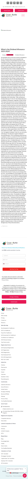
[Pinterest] (21, 3)
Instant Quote (7, 10)
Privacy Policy (5, 280)
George (4, 55)
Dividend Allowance (19, 55)
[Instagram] (17, 3)
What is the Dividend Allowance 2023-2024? (13, 50)
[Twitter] (11, 3)
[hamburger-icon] (23, 15)
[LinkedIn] (14, 3)
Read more (4, 226)
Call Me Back (21, 10)
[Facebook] (8, 3)
